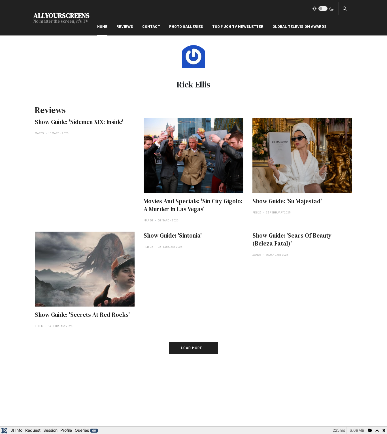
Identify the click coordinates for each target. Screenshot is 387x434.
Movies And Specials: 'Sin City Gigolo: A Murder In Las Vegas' (193, 205)
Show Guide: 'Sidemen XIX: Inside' (79, 122)
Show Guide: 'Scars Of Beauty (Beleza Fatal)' (291, 239)
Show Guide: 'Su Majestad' (287, 201)
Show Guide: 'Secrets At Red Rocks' (82, 315)
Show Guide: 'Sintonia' (173, 235)
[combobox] (345, 8)
